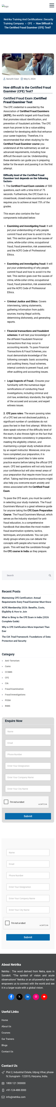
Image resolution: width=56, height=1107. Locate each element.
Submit (28, 816)
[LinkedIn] (28, 997)
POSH (8, 700)
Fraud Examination (14, 689)
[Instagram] (36, 997)
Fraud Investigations (15, 694)
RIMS (7, 706)
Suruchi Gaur (12, 79)
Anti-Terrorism (12, 660)
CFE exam (22, 498)
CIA (6, 683)
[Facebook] (11, 997)
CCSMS (8, 672)
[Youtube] (44, 997)
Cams (8, 666)
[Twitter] (19, 997)
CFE (7, 677)
